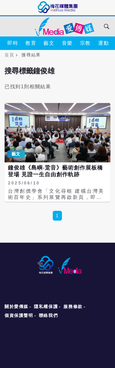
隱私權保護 (46, 306)
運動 (103, 43)
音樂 (67, 43)
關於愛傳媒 (17, 306)
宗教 (85, 43)
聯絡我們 (48, 315)
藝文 (49, 43)
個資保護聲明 (19, 315)
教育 (30, 43)
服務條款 (72, 306)
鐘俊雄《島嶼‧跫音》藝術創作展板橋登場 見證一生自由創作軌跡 (55, 171)
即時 (12, 43)
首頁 (9, 54)
